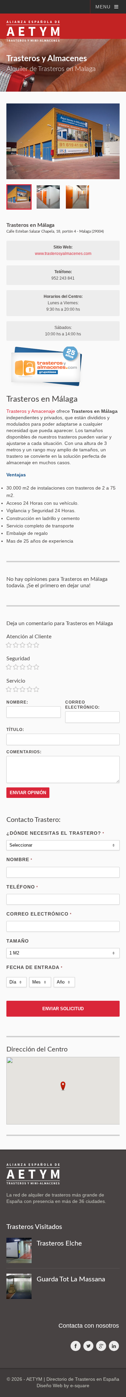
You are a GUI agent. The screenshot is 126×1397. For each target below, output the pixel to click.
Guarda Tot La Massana (71, 1279)
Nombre (19, 859)
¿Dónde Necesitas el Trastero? (55, 833)
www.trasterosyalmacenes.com (63, 253)
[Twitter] (88, 1346)
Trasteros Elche (59, 1243)
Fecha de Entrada (34, 967)
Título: (15, 729)
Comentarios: (24, 752)
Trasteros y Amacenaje (30, 411)
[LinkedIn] (114, 1346)
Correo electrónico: (82, 705)
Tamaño (17, 941)
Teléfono (22, 887)
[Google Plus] (101, 1346)
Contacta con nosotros (88, 1325)
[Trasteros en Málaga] (63, 141)
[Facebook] (76, 1346)
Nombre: (17, 702)
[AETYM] (33, 26)
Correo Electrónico (39, 914)
